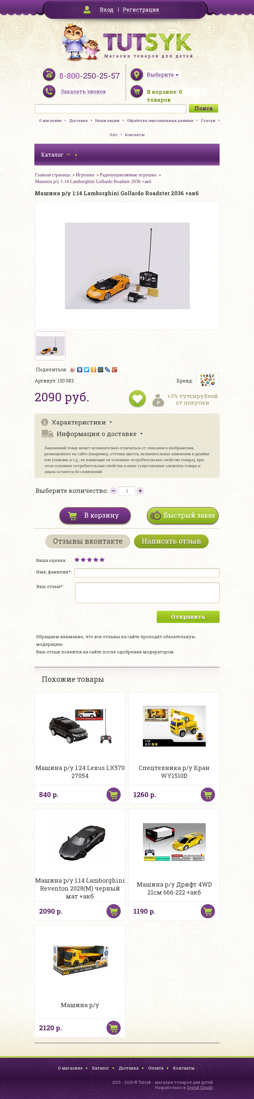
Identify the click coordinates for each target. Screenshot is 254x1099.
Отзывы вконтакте (88, 541)
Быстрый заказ (189, 515)
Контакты (135, 134)
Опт (113, 134)
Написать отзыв (171, 541)
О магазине (50, 120)
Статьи (208, 120)
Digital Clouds (200, 1087)
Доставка (78, 120)
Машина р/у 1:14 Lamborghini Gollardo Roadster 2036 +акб (93, 181)
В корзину (101, 515)
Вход (106, 9)
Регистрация (141, 9)
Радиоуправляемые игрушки (128, 174)
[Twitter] (86, 369)
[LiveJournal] (107, 369)
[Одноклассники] (93, 369)
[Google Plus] (114, 369)
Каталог (100, 1068)
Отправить (188, 616)
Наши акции (107, 120)
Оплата (155, 1068)
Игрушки (85, 174)
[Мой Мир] (100, 369)
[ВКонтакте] (79, 369)
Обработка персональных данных (160, 120)
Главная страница (52, 174)
